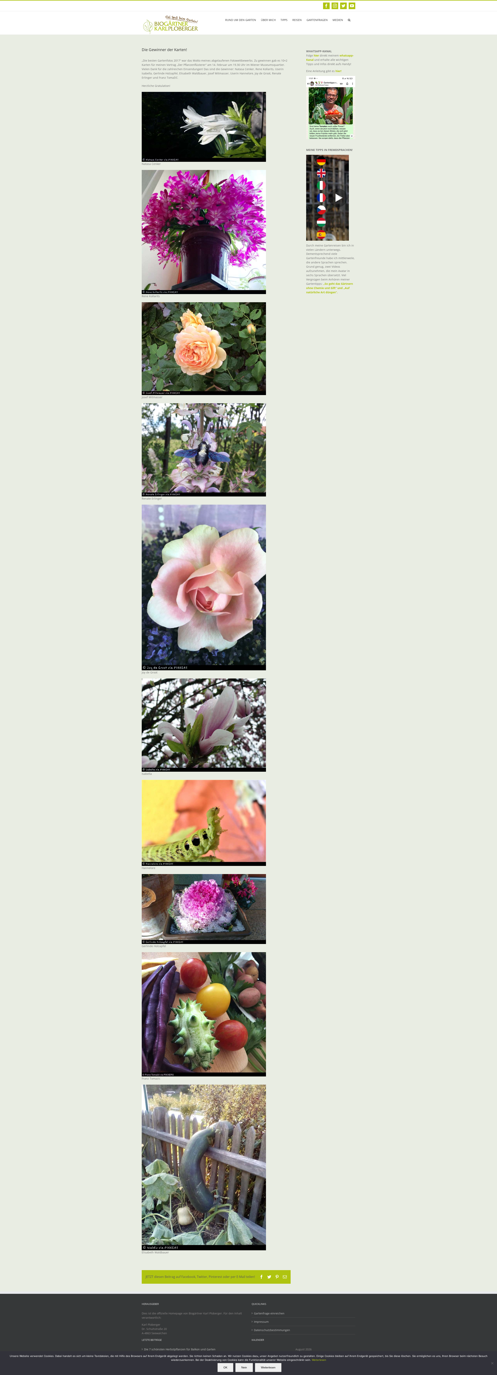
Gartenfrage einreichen (269, 1313)
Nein (244, 1367)
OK (225, 1367)
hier (316, 55)
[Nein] (492, 1363)
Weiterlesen (319, 1359)
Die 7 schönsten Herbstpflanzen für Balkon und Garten (179, 1349)
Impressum (261, 1322)
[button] (349, 19)
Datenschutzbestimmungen (272, 1330)
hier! (338, 71)
